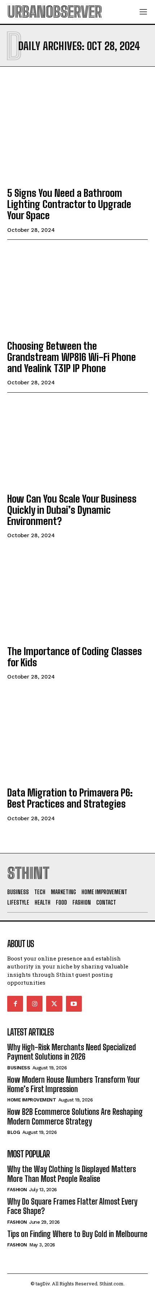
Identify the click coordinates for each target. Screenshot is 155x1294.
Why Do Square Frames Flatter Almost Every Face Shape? (72, 1206)
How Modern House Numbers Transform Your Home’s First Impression (73, 1084)
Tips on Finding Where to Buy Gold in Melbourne (77, 1234)
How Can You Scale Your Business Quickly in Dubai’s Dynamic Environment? (72, 510)
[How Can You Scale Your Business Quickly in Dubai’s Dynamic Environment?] (77, 444)
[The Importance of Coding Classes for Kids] (77, 596)
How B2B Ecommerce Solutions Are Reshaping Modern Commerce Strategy (75, 1116)
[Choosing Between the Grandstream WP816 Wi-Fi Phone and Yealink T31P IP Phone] (77, 291)
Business (18, 1067)
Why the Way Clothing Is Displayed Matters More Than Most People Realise (71, 1173)
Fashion (17, 1189)
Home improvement (31, 1100)
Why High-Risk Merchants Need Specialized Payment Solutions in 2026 (71, 1051)
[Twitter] (54, 1004)
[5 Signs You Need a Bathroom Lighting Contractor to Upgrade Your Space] (77, 138)
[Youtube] (74, 1004)
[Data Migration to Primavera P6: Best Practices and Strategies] (77, 737)
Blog (13, 1132)
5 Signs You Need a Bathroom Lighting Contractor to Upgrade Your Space (69, 204)
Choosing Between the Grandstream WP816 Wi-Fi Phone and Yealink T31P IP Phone (71, 357)
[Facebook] (15, 1004)
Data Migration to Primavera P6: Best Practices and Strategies (70, 798)
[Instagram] (35, 1004)
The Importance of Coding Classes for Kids (74, 656)
